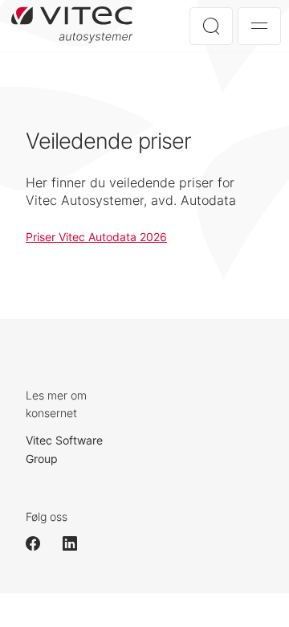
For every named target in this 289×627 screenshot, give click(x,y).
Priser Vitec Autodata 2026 (96, 237)
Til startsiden (76, 25)
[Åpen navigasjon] (259, 26)
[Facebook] (40, 543)
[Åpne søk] (211, 26)
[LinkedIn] (77, 543)
